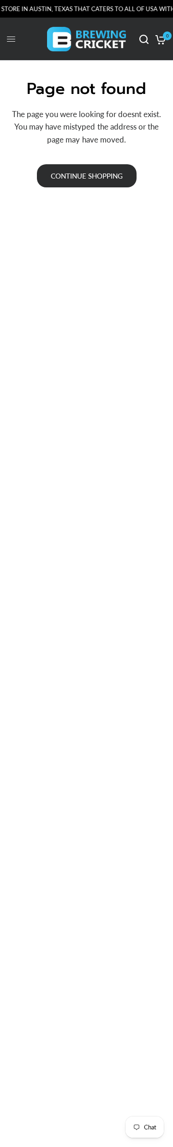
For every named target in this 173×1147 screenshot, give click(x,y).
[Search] (144, 39)
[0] (159, 39)
